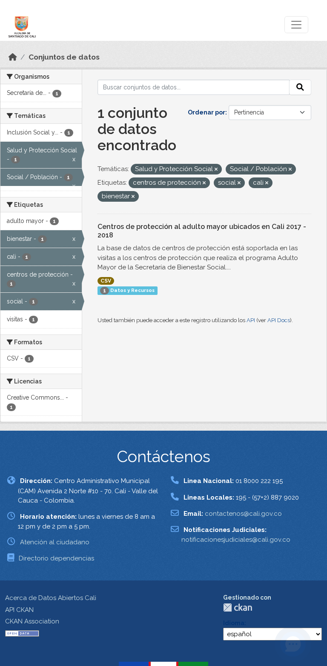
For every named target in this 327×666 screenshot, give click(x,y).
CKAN (237, 607)
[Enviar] (300, 87)
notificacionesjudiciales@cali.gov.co (235, 539)
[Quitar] (216, 169)
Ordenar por (206, 112)
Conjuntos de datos (64, 57)
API (251, 320)
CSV (105, 281)
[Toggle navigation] (296, 24)
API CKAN (19, 610)
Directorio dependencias (56, 558)
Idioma (233, 623)
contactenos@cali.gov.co (243, 513)
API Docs (278, 320)
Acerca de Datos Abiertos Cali (50, 598)
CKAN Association (32, 621)
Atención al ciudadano (54, 542)
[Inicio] (13, 57)
